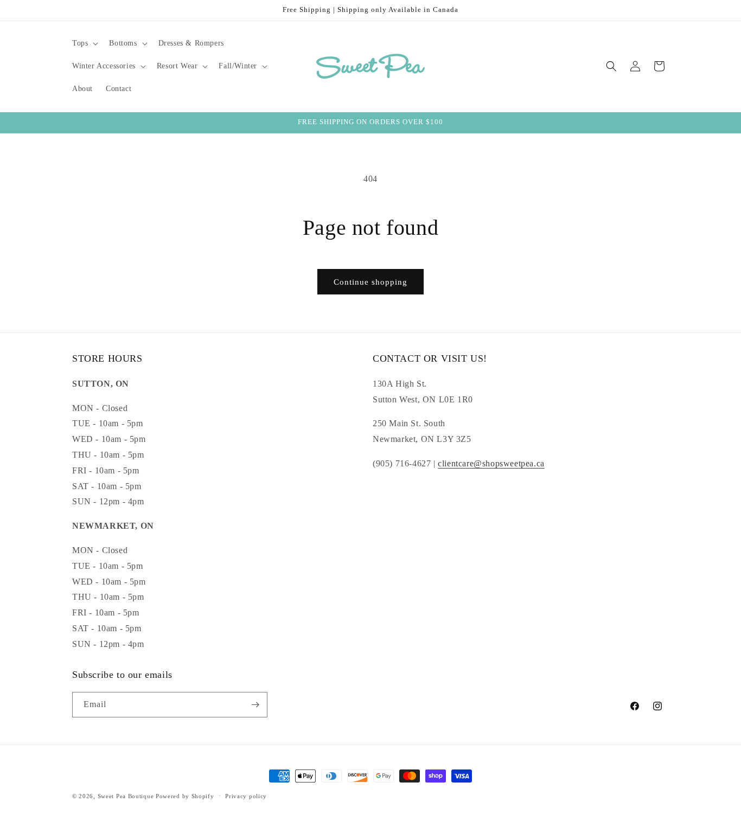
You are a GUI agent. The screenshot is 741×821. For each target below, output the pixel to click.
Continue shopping (370, 282)
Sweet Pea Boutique (126, 796)
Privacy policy (246, 796)
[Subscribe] (255, 704)
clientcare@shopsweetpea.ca (491, 463)
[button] (84, 43)
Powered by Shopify (185, 796)
